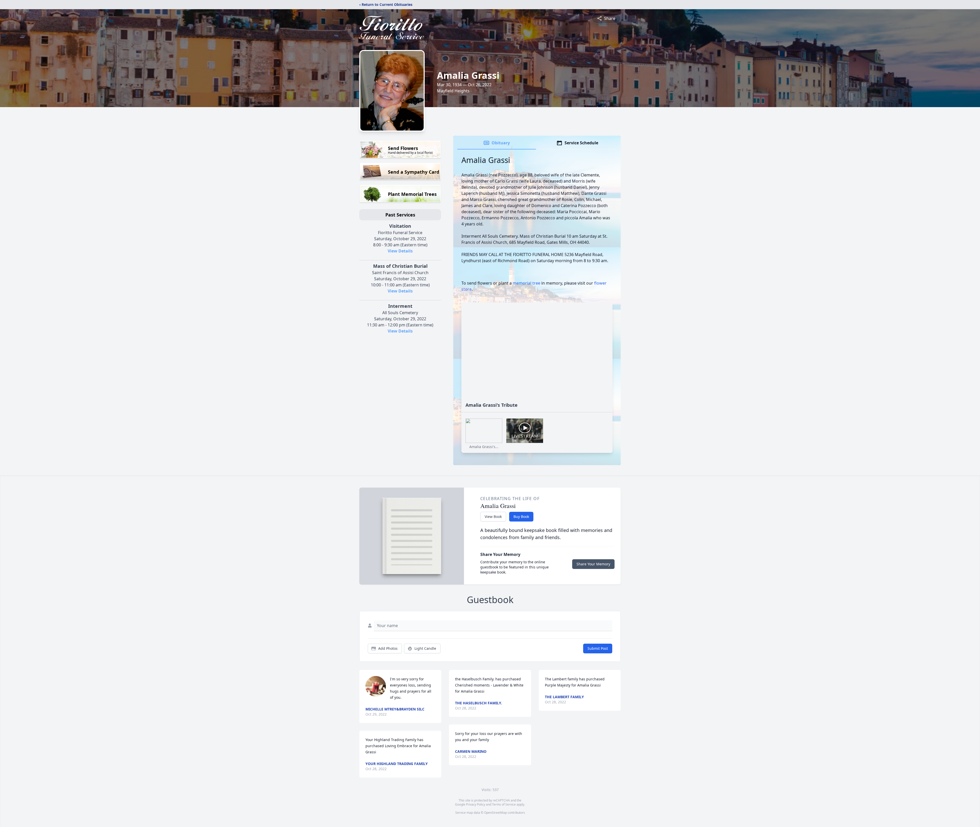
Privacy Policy (475, 804)
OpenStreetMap (495, 812)
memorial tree (526, 283)
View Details (400, 251)
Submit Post (597, 648)
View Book (493, 516)
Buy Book (521, 516)
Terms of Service (504, 804)
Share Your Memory (593, 564)
